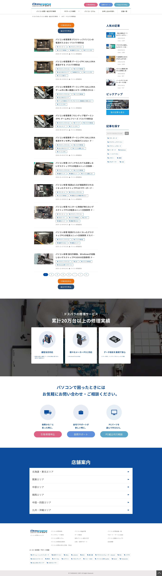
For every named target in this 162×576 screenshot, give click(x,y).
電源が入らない (76, 50)
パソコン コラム (89, 11)
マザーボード (61, 47)
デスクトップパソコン (76, 47)
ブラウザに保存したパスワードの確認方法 (122, 46)
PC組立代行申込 (122, 5)
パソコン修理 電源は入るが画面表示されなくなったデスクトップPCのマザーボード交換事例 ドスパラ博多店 (75, 186)
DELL (67, 555)
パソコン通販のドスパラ (115, 538)
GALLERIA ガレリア (63, 72)
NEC (83, 555)
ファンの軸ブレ (62, 75)
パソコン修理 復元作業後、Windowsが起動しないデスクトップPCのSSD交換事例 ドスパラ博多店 (75, 256)
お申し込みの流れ (108, 11)
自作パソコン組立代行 (82, 538)
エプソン (66, 559)
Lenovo (75, 555)
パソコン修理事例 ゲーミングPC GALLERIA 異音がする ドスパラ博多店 (75, 63)
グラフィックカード (115, 146)
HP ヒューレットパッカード (40, 555)
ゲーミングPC (88, 50)
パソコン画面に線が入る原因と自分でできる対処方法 (122, 70)
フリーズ (77, 123)
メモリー (111, 158)
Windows (123, 150)
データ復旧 (78, 535)
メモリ (85, 217)
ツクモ (128, 555)
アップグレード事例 (57, 535)
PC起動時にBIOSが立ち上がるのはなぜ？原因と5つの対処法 (122, 58)
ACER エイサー (52, 563)
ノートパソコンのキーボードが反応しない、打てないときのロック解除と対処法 (122, 81)
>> (86, 274)
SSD (76, 261)
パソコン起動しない (79, 148)
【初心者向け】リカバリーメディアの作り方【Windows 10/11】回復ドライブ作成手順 (122, 34)
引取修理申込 (90, 5)
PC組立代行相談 (114, 434)
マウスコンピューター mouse (106, 555)
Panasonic (124, 559)
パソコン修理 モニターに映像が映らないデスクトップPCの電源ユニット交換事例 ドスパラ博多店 (75, 208)
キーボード (112, 150)
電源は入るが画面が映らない (79, 195)
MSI (120, 555)
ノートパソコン (113, 154)
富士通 (91, 555)
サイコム (56, 559)
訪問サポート (105, 5)
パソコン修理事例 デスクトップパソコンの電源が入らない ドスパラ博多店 (75, 41)
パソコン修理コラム (57, 538)
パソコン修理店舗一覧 (115, 531)
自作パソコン (57, 555)
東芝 (48, 559)
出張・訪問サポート (81, 542)
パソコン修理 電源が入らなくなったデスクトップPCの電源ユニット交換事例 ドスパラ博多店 (75, 234)
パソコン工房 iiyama (103, 559)
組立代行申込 (66, 31)
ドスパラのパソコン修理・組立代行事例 (45, 16)
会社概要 (110, 542)
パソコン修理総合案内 (58, 542)
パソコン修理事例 (56, 531)
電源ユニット (74, 173)
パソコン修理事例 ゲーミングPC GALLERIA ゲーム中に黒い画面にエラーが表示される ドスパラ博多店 (75, 88)
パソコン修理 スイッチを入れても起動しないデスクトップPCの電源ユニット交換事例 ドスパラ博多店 (75, 164)
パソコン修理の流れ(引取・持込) (61, 545)
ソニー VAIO (88, 559)
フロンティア (61, 126)
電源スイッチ (61, 173)
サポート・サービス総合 (115, 535)
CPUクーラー (61, 217)
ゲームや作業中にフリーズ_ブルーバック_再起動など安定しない (75, 101)
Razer (115, 559)
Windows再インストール (65, 265)
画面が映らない (75, 221)
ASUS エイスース (37, 559)
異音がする (77, 72)
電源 (120, 158)
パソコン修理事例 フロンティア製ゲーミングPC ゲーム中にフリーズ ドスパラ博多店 (75, 117)
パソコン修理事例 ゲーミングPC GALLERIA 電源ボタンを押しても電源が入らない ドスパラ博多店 (75, 139)
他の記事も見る (117, 112)
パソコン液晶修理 (80, 531)
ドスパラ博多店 (62, 50)
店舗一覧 (124, 11)
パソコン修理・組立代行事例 (46, 11)
